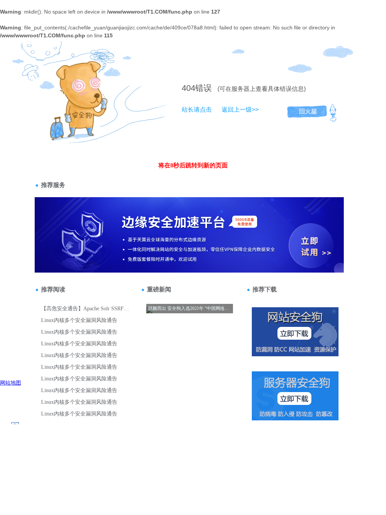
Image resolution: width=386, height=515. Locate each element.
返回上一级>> (240, 109)
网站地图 (10, 383)
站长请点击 (197, 109)
